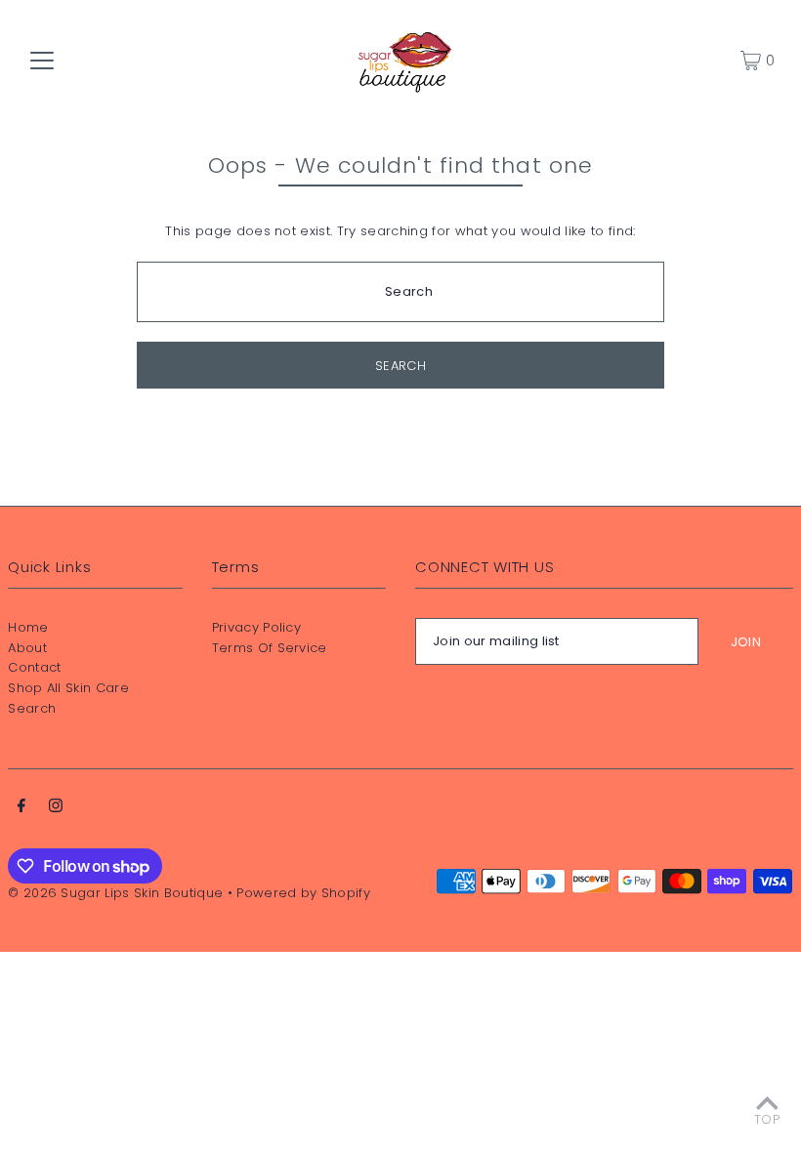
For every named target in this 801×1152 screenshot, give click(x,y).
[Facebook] (21, 809)
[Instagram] (56, 809)
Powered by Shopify (303, 893)
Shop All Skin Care (68, 688)
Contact (34, 667)
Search (32, 708)
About (27, 647)
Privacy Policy (257, 627)
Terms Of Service (269, 647)
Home (28, 627)
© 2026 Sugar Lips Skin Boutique (115, 893)
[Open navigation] (42, 60)
